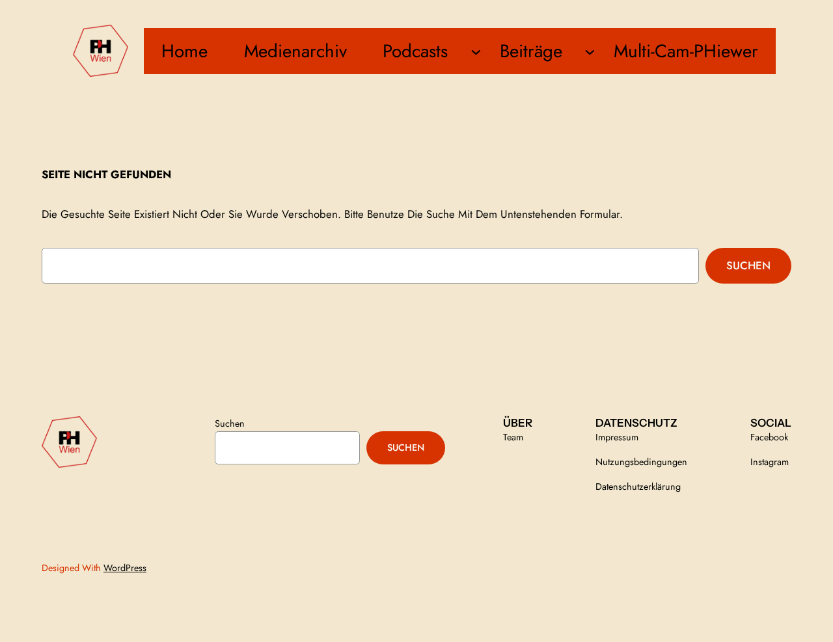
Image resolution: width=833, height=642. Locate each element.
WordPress (124, 567)
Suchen (748, 265)
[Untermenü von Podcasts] (476, 51)
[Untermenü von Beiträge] (589, 51)
